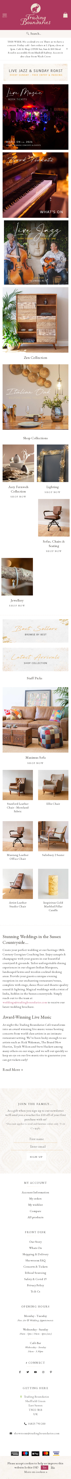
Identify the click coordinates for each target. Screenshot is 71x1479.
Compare (35, 1211)
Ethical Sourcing (35, 1273)
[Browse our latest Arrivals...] (35, 659)
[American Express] (15, 1453)
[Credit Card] (25, 1453)
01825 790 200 (36, 1424)
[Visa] (56, 1453)
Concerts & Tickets (35, 1266)
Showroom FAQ (35, 1260)
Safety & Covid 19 (35, 1279)
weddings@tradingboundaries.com (25, 1002)
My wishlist (35, 1205)
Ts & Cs (35, 1291)
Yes (45, 1467)
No (53, 1467)
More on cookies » (36, 1472)
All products (36, 1217)
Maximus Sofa (35, 757)
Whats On (35, 1248)
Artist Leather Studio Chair (18, 904)
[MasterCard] (46, 1453)
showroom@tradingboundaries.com (37, 1433)
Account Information (35, 1192)
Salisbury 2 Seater (53, 855)
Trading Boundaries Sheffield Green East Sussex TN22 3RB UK (36, 1405)
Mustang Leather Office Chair (18, 857)
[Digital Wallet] (35, 1453)
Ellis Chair (53, 804)
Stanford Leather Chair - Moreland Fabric (18, 807)
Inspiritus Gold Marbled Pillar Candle (53, 906)
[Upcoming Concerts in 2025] (35, 117)
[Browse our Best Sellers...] (35, 631)
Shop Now (35, 763)
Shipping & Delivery (36, 1254)
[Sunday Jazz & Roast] (35, 72)
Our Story (35, 1242)
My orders (35, 1198)
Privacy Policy (35, 1285)
